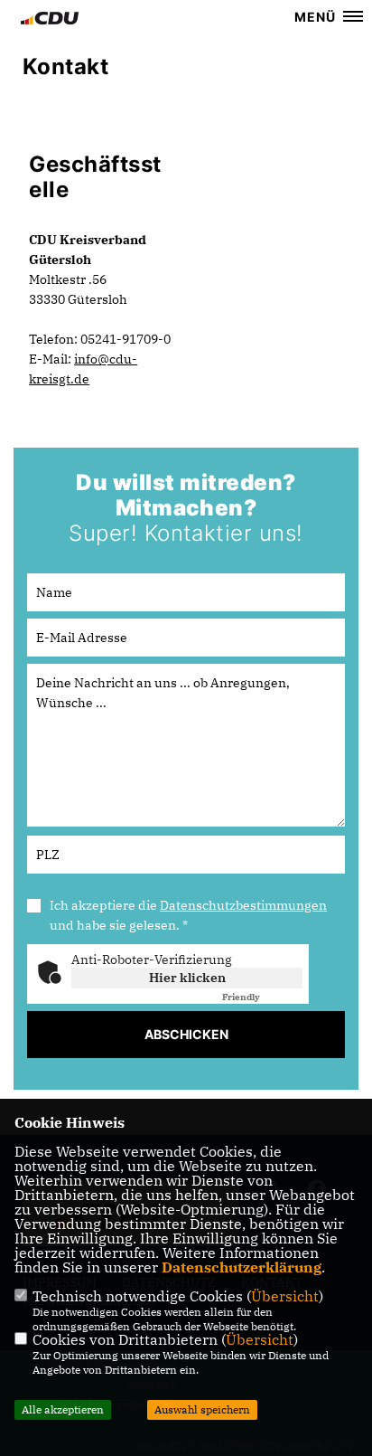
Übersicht (285, 1296)
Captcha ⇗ (262, 997)
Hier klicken (187, 977)
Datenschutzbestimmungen (243, 905)
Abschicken (186, 1034)
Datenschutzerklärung (241, 1267)
